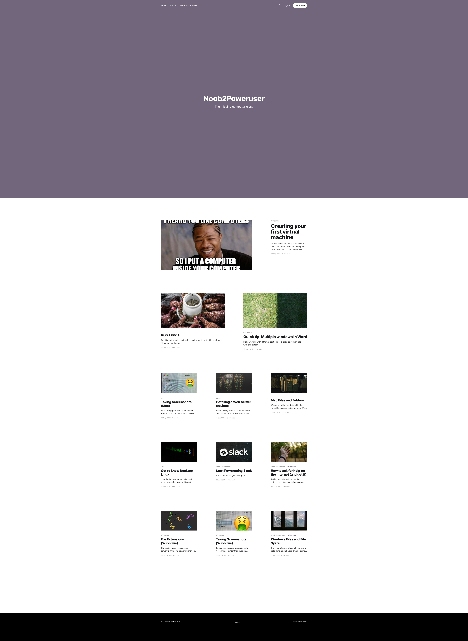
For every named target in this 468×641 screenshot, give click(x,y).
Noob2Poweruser (167, 621)
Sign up (237, 622)
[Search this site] (280, 5)
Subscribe (300, 5)
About (173, 5)
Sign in (287, 5)
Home (163, 5)
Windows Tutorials (188, 5)
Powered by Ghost (300, 621)
